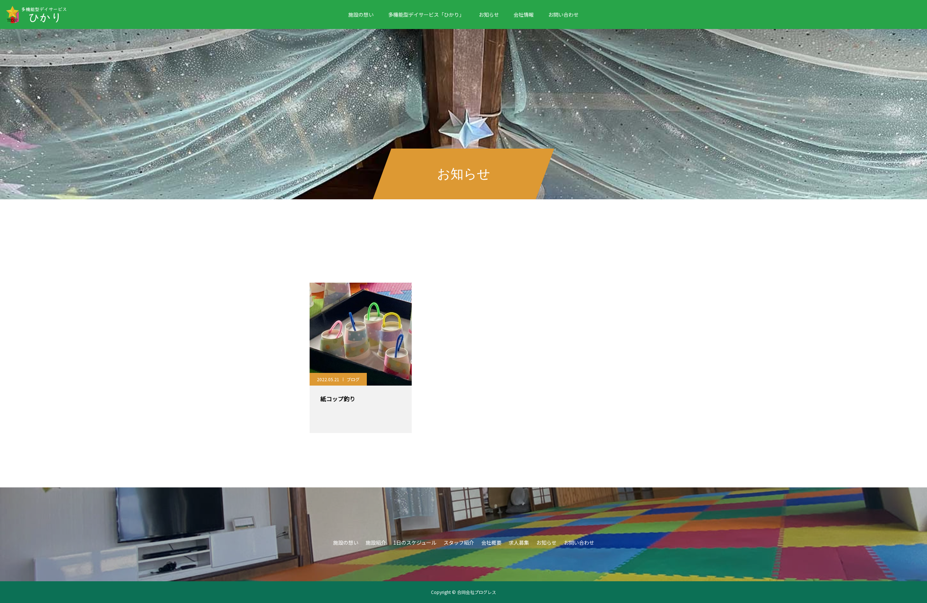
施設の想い (361, 14)
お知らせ (489, 14)
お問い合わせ (563, 14)
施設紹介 (376, 542)
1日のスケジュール (414, 542)
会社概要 (491, 542)
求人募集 (519, 542)
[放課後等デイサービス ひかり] (48, 14)
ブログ (353, 379)
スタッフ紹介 (459, 542)
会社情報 (523, 14)
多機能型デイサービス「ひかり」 (426, 14)
